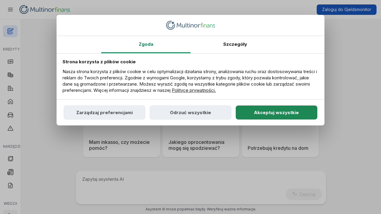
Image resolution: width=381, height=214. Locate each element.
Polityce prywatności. (194, 90)
